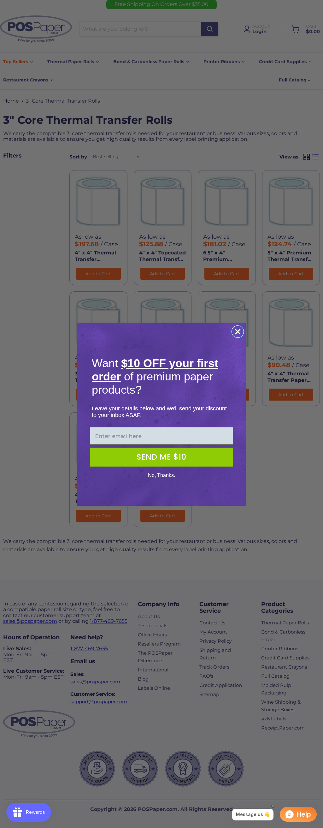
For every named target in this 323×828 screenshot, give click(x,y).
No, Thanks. (161, 475)
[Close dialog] (237, 331)
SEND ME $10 (161, 457)
